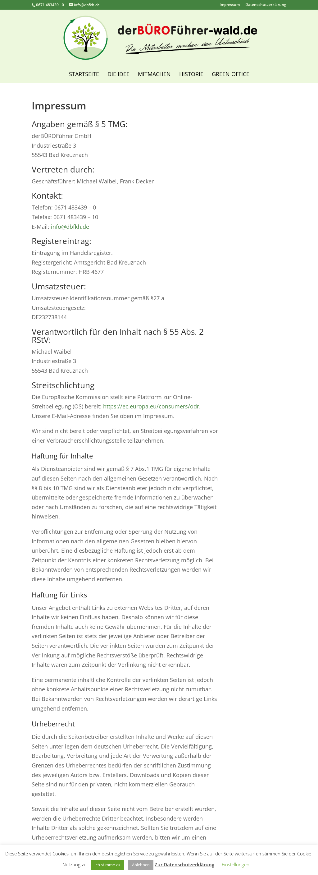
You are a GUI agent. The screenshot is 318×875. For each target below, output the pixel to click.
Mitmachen (154, 74)
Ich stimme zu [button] (107, 865)
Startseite (84, 74)
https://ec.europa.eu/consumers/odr (151, 406)
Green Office (230, 74)
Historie (191, 74)
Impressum (230, 5)
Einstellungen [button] (235, 864)
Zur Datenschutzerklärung (184, 864)
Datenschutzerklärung (265, 5)
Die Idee (118, 74)
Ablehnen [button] (141, 865)
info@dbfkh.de (70, 226)
